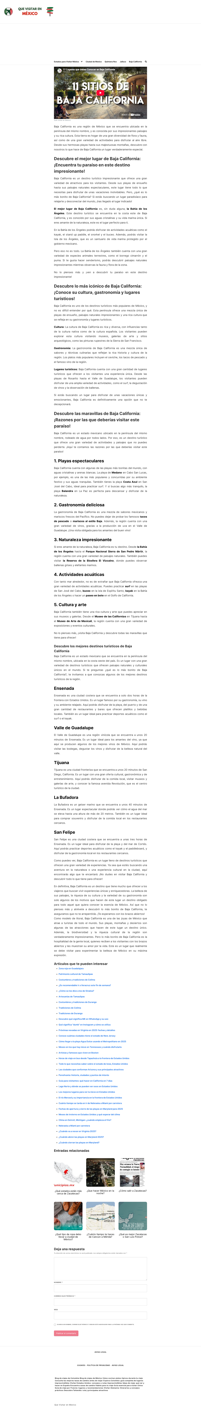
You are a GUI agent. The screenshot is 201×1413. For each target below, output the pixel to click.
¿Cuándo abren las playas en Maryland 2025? (81, 1137)
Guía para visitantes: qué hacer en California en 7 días (85, 1081)
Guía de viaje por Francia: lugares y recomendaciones (79, 1388)
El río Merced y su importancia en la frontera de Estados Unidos (90, 1097)
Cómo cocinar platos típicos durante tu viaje (123, 1378)
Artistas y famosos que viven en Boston (79, 1053)
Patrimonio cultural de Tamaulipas (76, 974)
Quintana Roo (111, 61)
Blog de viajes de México (91, 1378)
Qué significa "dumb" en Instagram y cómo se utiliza (85, 1024)
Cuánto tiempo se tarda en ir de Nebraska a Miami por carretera (90, 1103)
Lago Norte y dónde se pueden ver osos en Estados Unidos (88, 1086)
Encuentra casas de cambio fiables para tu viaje (91, 1385)
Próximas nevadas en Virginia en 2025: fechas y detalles (87, 1030)
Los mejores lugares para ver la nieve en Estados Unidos (87, 1092)
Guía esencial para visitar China (128, 1385)
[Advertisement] (100, 41)
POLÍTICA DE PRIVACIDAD (98, 1365)
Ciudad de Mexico (94, 61)
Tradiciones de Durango (71, 1013)
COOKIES (81, 1365)
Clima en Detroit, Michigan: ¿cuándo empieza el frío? (85, 1120)
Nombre (58, 1282)
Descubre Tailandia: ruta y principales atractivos (86, 1390)
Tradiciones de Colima (70, 1008)
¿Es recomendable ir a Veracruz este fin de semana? (85, 985)
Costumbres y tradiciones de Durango (78, 1002)
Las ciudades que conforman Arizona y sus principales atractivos (91, 1069)
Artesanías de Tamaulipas (72, 996)
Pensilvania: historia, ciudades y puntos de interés (84, 1075)
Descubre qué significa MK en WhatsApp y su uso (83, 1019)
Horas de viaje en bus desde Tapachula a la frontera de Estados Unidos (94, 1058)
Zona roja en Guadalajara (71, 968)
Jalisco (123, 61)
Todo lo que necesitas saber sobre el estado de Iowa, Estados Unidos (93, 1064)
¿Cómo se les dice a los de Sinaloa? (76, 991)
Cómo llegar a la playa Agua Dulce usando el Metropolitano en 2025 (92, 1041)
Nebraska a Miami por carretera (74, 1126)
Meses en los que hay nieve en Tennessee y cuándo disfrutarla (90, 1047)
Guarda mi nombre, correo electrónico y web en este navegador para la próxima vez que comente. (95, 1324)
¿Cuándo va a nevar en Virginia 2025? (77, 1131)
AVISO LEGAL (101, 1352)
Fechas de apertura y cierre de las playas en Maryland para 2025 (91, 1109)
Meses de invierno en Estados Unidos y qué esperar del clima (89, 1114)
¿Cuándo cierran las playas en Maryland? (79, 1142)
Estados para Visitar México (66, 61)
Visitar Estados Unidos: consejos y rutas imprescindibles (96, 1383)
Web (56, 1310)
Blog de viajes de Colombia (67, 1378)
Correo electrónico (64, 1296)
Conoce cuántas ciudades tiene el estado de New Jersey (87, 1036)
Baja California (135, 61)
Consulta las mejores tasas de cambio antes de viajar (79, 1381)
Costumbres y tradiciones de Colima (77, 980)
